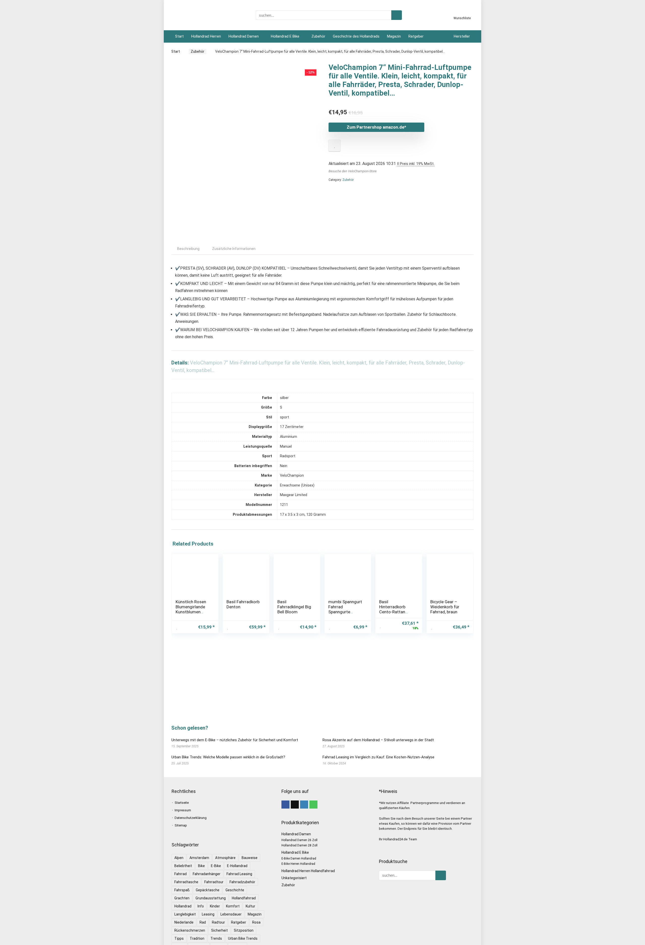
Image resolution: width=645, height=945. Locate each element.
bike (201, 866)
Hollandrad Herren (206, 36)
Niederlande (184, 922)
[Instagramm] (304, 804)
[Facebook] (285, 804)
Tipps (179, 938)
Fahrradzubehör (242, 882)
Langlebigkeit (185, 914)
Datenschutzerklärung (191, 818)
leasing (208, 914)
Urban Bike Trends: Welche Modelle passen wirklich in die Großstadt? (228, 757)
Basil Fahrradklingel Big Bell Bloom (294, 606)
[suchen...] (396, 15)
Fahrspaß (182, 890)
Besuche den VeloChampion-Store (353, 171)
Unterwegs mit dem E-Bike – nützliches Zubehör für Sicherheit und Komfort (234, 740)
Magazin (394, 36)
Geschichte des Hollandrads (356, 36)
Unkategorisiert (294, 878)
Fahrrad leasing (239, 874)
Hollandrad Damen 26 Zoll (299, 840)
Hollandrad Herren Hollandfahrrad (308, 871)
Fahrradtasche (186, 882)
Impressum (183, 810)
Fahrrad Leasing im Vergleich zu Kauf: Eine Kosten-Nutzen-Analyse (378, 757)
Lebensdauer (231, 914)
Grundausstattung (211, 898)
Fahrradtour (213, 882)
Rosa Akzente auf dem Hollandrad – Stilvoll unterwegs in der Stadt (378, 740)
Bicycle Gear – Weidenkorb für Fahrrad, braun (444, 606)
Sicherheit (219, 930)
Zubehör (318, 36)
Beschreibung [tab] (188, 249)
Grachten (181, 898)
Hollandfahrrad (244, 898)
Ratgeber (416, 36)
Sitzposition (243, 930)
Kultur (250, 906)
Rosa (256, 922)
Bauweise (249, 858)
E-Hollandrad (237, 866)
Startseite (182, 803)
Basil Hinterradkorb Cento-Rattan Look (392, 609)
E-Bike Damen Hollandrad (298, 858)
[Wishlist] (462, 13)
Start (179, 36)
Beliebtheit (183, 866)
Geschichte (234, 890)
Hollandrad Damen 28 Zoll (299, 845)
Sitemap (181, 825)
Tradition (197, 938)
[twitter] (295, 804)
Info (201, 906)
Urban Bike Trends (242, 938)
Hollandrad (182, 906)
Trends (216, 938)
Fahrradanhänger (206, 874)
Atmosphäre (225, 858)
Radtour (218, 922)
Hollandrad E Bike (285, 36)
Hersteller (462, 36)
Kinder (215, 906)
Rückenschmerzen (189, 930)
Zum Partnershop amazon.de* (376, 127)
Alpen (178, 858)
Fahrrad (180, 874)
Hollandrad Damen (244, 36)
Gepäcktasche (207, 890)
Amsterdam (199, 858)
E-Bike (216, 866)
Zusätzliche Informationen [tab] (233, 249)
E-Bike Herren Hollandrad (298, 864)
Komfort (233, 906)
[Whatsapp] (313, 804)
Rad (203, 922)
